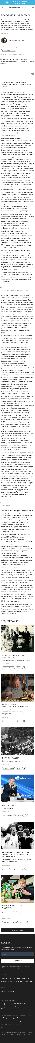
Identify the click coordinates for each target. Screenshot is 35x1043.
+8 (26, 815)
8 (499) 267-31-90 (20, 1004)
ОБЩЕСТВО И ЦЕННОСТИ (16, 54)
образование (5, 47)
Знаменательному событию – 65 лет (14, 761)
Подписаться (17, 961)
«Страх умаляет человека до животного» (15, 656)
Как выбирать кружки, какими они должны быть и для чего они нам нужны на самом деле (16, 913)
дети (21, 922)
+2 (24, 667)
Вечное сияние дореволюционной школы (15, 706)
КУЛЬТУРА (25, 978)
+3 (24, 768)
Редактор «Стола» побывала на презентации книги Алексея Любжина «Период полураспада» (17, 712)
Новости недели (7, 808)
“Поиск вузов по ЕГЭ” (9, 518)
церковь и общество (8, 667)
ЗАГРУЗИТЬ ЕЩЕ (17, 930)
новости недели (7, 815)
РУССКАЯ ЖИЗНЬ (14, 978)
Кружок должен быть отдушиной (12, 907)
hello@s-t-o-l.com (6, 1004)
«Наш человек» (9, 805)
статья (14, 47)
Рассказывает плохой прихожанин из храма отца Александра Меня (16, 860)
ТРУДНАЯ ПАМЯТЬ (7, 981)
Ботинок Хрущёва (10, 758)
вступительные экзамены (8, 50)
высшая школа (22, 47)
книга (21, 721)
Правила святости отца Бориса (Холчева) (16, 660)
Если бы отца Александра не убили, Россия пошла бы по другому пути (15, 854)
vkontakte (11, 992)
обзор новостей (19, 815)
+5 (26, 721)
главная (3, 54)
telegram (4, 992)
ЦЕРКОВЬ (4, 978)
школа (15, 721)
